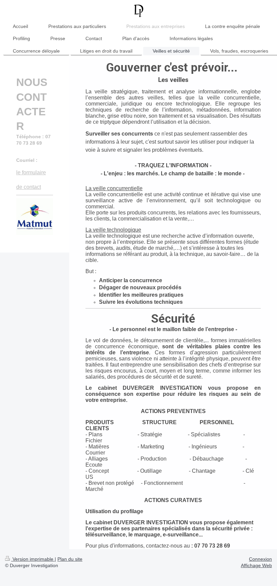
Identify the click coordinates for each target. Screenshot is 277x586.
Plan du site (69, 559)
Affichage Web (256, 565)
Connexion (260, 559)
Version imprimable (33, 559)
